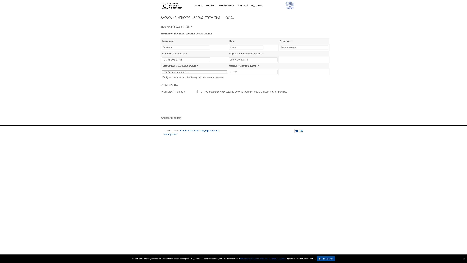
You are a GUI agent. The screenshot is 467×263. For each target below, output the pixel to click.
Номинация (167, 91)
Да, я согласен (326, 259)
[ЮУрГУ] (290, 5)
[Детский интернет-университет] (172, 5)
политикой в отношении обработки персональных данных (263, 259)
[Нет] (464, 259)
